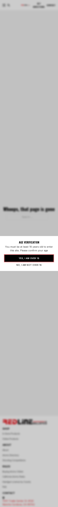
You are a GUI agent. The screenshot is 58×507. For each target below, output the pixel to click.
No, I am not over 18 (29, 265)
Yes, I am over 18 (29, 258)
